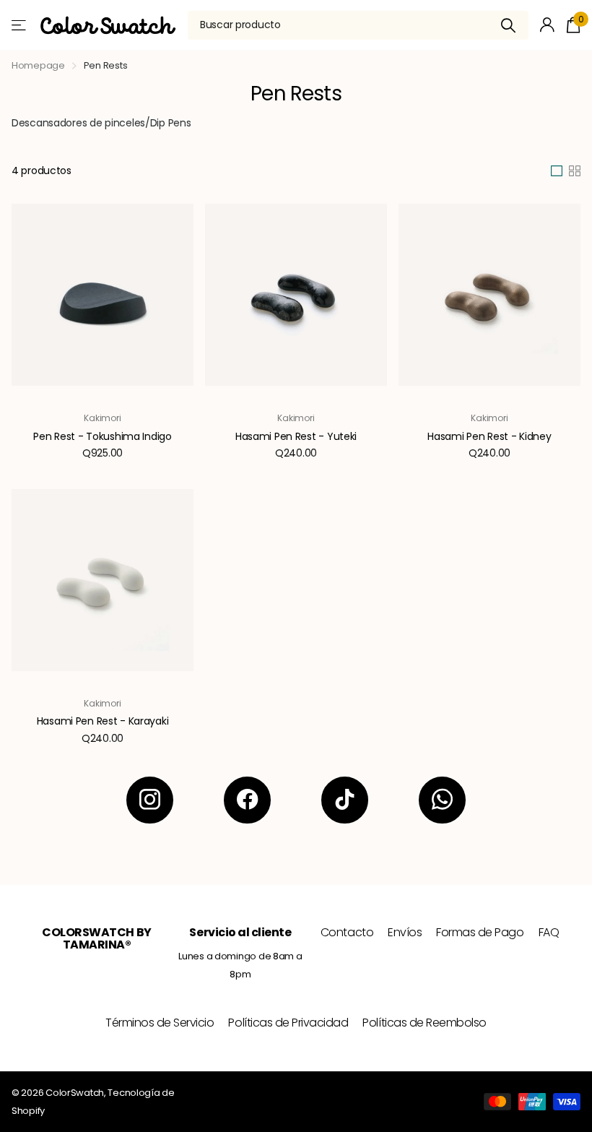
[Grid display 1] (556, 171)
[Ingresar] (547, 25)
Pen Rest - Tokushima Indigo (102, 436)
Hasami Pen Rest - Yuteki (296, 436)
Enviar (508, 25)
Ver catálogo (20, 25)
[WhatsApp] (442, 800)
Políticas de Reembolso (424, 1022)
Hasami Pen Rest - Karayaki (103, 721)
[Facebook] (247, 800)
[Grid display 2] (574, 171)
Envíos (405, 932)
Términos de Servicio (159, 1022)
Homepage (38, 65)
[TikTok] (344, 800)
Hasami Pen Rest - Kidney (489, 436)
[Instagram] (149, 800)
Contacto (347, 932)
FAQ (549, 932)
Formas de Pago (479, 932)
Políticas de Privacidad (288, 1022)
